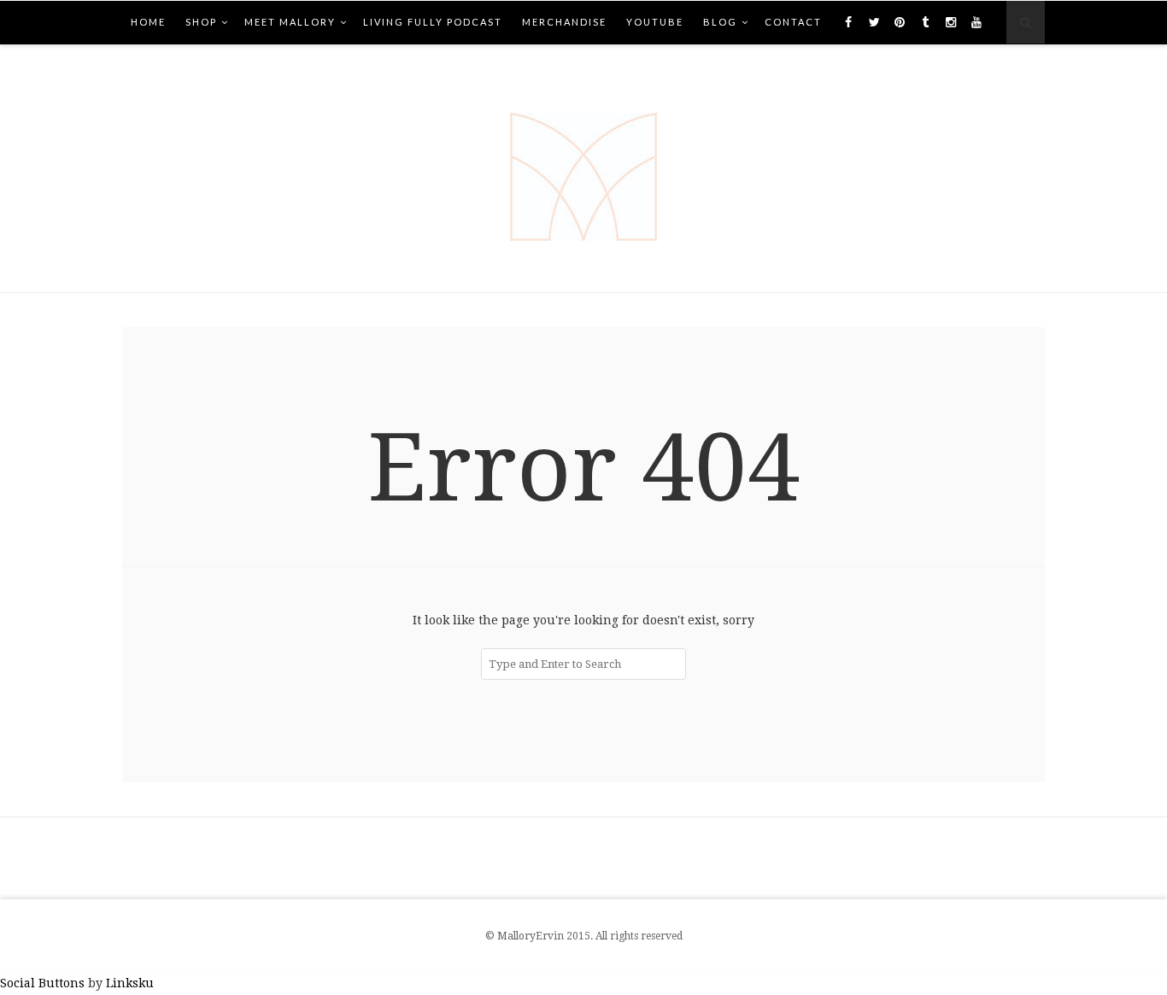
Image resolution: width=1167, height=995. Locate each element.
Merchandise (564, 21)
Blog (720, 21)
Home (148, 21)
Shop (201, 21)
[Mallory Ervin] (583, 168)
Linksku (130, 983)
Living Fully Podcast (432, 21)
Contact (793, 21)
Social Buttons (42, 983)
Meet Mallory (290, 21)
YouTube (654, 21)
